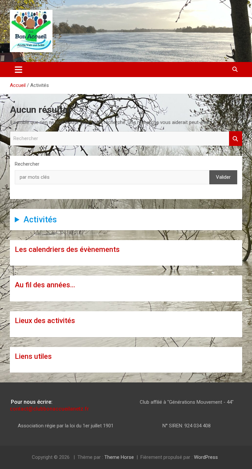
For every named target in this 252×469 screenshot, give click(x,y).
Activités (40, 219)
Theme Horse (119, 457)
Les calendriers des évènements (67, 249)
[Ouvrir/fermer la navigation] (18, 69)
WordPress (206, 457)
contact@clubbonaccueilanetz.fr (49, 409)
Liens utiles (33, 356)
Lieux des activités (45, 320)
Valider (223, 177)
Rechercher (235, 138)
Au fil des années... (45, 285)
